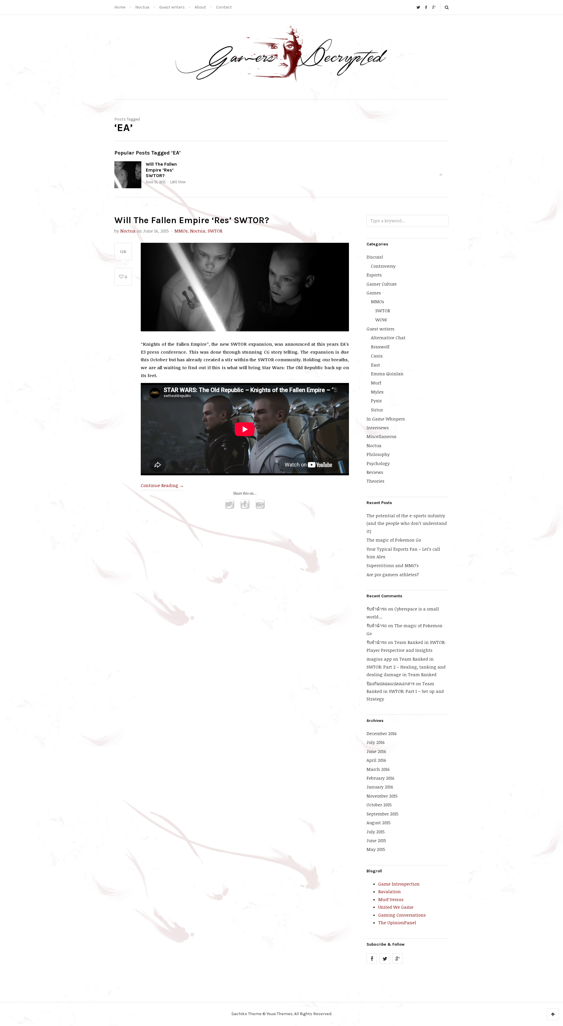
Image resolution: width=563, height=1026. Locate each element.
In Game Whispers (386, 419)
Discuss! (375, 257)
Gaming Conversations (402, 915)
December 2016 (382, 733)
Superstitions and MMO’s (393, 565)
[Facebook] (426, 7)
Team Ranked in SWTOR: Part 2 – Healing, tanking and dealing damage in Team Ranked (406, 666)
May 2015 (376, 849)
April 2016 (376, 760)
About (200, 7)
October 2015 (379, 805)
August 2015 (379, 822)
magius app (379, 659)
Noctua (142, 7)
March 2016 (378, 769)
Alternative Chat (388, 337)
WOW (381, 320)
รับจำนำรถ (377, 609)
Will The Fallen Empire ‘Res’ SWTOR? (161, 169)
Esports (374, 275)
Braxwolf (380, 347)
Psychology (378, 463)
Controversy (383, 266)
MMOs (181, 231)
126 (123, 251)
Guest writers (172, 7)
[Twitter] (418, 7)
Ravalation (389, 891)
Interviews (378, 427)
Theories (375, 481)
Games (374, 293)
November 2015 (382, 796)
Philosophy (378, 454)
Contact (224, 7)
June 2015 (376, 840)
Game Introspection (399, 884)
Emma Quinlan (387, 374)
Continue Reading (162, 485)
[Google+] (434, 7)
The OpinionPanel (397, 922)
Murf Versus (390, 899)
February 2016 (380, 778)
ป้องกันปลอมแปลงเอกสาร (391, 683)
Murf (376, 383)
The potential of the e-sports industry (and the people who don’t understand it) (407, 523)
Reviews (375, 472)
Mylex (377, 392)
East (375, 365)
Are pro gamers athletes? (393, 574)
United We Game (395, 907)
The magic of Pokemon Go (394, 540)
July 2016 (376, 742)
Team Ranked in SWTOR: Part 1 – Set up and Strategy (405, 691)
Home (119, 7)
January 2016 (380, 787)
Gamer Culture (382, 284)
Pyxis (376, 400)
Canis (377, 356)
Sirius (377, 410)
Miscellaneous (381, 436)
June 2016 (376, 751)
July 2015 (376, 832)
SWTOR (215, 231)
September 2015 (382, 814)
